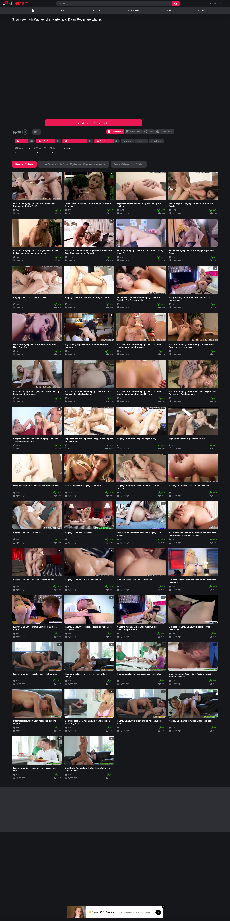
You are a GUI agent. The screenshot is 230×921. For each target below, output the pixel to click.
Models (201, 10)
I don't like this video (19, 132)
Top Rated (96, 10)
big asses (141, 141)
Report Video (135, 132)
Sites (169, 10)
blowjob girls (156, 141)
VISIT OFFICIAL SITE (93, 123)
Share (151, 132)
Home (33, 10)
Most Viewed (133, 10)
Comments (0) (167, 132)
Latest (62, 10)
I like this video (15, 132)
